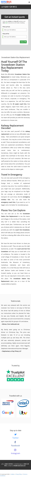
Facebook (15, 445)
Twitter (15, 437)
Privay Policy (19, 474)
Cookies (12, 474)
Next (22, 42)
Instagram (15, 453)
